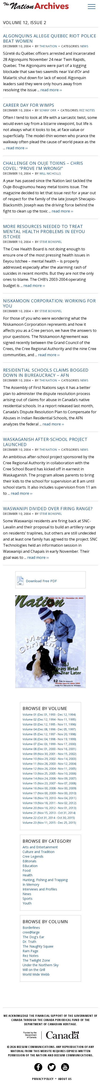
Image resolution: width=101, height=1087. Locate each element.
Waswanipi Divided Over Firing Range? (48, 508)
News (84, 46)
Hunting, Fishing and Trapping (45, 880)
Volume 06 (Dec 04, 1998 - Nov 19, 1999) (49, 739)
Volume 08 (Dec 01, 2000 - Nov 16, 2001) (49, 749)
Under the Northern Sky (40, 965)
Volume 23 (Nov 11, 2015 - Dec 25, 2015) (49, 823)
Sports (27, 898)
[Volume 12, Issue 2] (50, 695)
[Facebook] (38, 1070)
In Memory (31, 884)
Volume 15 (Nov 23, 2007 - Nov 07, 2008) (49, 783)
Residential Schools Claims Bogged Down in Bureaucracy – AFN (46, 372)
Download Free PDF (41, 581)
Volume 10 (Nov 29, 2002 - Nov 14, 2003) (49, 759)
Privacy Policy (44, 1079)
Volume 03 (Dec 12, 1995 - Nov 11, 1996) (49, 724)
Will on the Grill (34, 969)
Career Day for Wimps (28, 105)
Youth (27, 903)
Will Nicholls (50, 174)
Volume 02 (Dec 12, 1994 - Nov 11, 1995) (49, 719)
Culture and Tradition (38, 851)
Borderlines (31, 927)
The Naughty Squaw (38, 946)
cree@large (31, 932)
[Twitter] (51, 1070)
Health (27, 875)
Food (27, 870)
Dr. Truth (29, 941)
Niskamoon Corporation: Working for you (49, 303)
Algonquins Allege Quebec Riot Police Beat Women (49, 38)
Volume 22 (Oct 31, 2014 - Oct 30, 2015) (49, 818)
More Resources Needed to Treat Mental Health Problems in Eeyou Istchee (44, 231)
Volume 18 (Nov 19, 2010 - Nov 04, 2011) (49, 798)
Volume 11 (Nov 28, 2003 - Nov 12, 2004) (49, 764)
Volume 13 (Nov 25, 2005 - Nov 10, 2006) (49, 774)
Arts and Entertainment (40, 847)
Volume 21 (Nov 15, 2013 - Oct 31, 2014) (49, 813)
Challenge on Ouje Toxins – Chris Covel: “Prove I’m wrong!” (43, 165)
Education (30, 866)
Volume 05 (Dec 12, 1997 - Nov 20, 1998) (49, 734)
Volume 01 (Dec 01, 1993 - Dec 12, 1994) (49, 715)
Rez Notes (87, 110)
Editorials (29, 861)
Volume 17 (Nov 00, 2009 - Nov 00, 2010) (49, 793)
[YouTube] (65, 1070)
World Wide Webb (36, 974)
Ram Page (30, 951)
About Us (65, 1079)
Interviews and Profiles (40, 889)
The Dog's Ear (33, 937)
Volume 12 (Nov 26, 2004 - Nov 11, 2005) (49, 769)
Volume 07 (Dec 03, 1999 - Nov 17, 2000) (49, 744)
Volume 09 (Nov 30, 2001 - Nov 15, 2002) (49, 754)
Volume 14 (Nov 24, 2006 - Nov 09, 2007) (49, 778)
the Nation (48, 46)
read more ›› (51, 89)
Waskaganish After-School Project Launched (45, 441)
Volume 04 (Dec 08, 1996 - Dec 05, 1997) (49, 729)
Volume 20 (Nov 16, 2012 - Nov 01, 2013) (49, 808)
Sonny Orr (47, 110)
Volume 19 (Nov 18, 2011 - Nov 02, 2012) (49, 803)
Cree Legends (33, 856)
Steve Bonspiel (50, 242)
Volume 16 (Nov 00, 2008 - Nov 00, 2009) (49, 788)
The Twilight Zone (36, 960)
